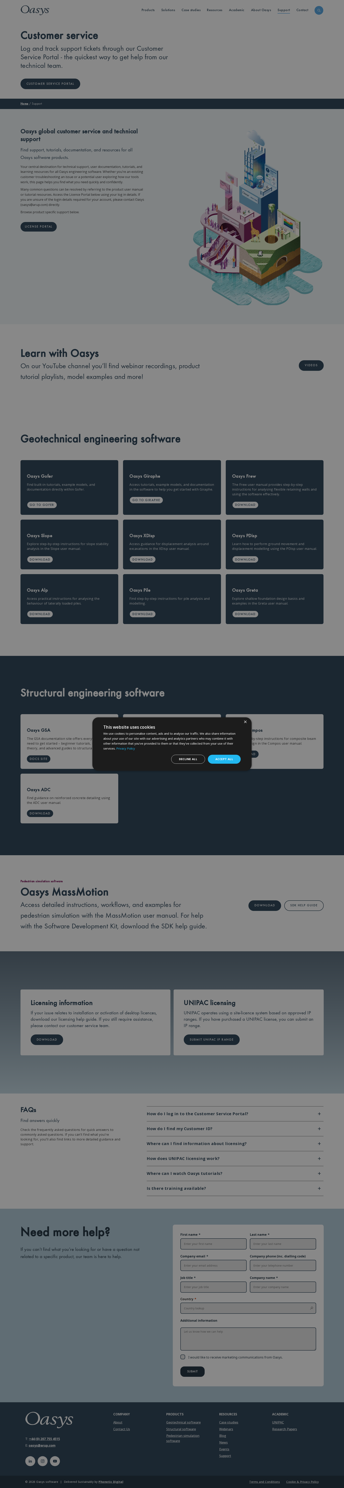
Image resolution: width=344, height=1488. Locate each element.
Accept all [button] (224, 759)
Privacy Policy (125, 748)
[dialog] (172, 744)
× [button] (245, 722)
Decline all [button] (188, 759)
